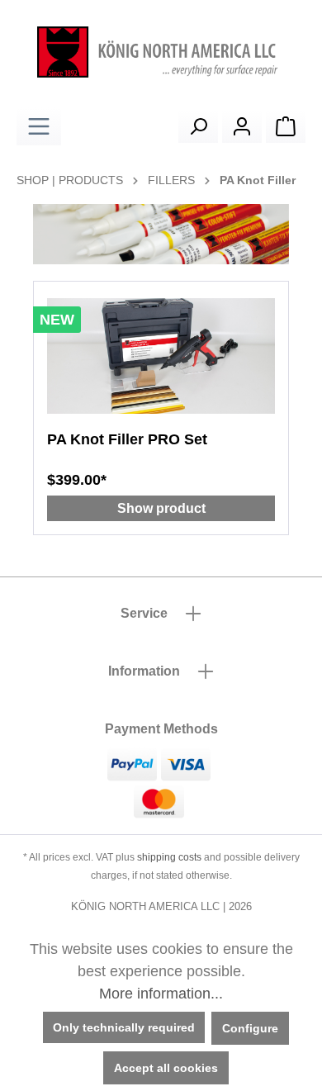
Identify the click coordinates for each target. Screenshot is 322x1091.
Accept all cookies (166, 1067)
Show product (161, 508)
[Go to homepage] (161, 52)
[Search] (198, 126)
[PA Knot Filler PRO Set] (161, 356)
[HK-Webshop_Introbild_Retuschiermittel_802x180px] (161, 234)
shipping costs (169, 857)
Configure (250, 1028)
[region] (161, 234)
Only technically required (124, 1027)
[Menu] (39, 126)
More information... (161, 993)
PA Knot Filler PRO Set (127, 439)
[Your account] (242, 126)
